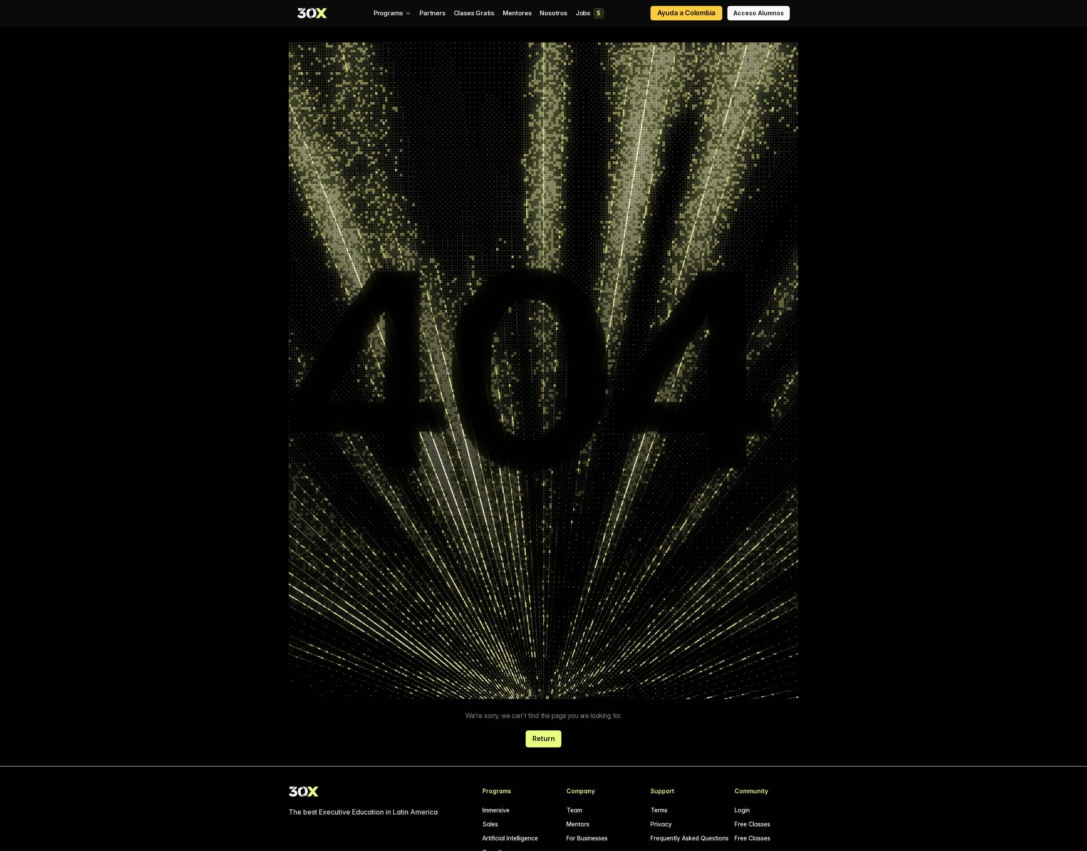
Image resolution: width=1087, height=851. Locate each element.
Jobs (583, 13)
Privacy (661, 824)
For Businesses (587, 838)
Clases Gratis (474, 13)
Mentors (577, 824)
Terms (659, 810)
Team (574, 810)
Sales (490, 824)
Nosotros (553, 13)
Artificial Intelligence (510, 838)
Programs (388, 13)
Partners (432, 13)
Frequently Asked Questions (690, 838)
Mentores (517, 13)
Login (742, 810)
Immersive (496, 810)
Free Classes (752, 824)
